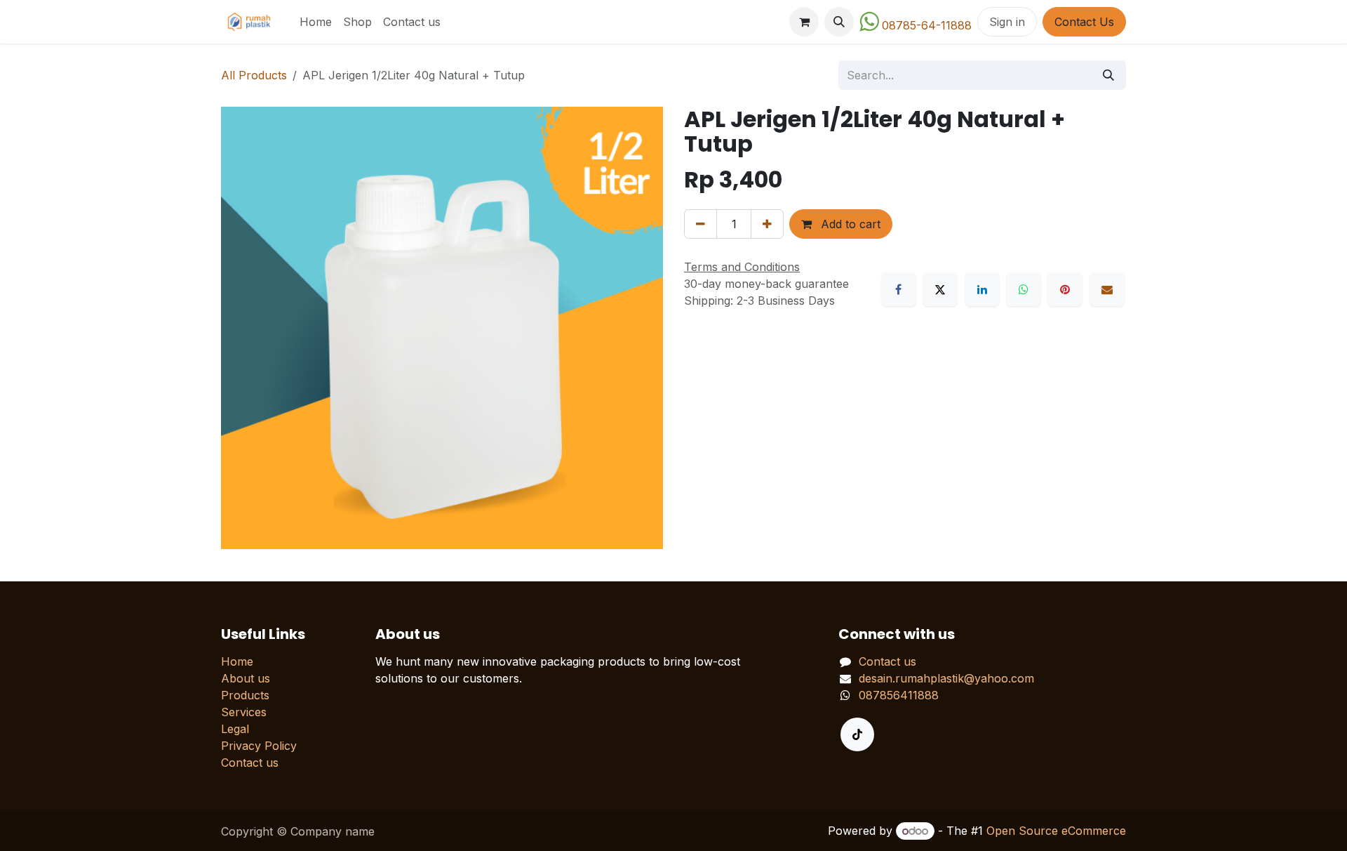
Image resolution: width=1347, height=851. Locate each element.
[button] (839, 22)
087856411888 (899, 695)
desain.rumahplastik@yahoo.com (946, 678)
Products (245, 695)
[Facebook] (899, 289)
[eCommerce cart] (804, 22)
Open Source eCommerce (1056, 831)
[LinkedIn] (982, 289)
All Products (254, 75)
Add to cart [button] (848, 224)
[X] (940, 289)
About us (245, 678)
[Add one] (767, 224)
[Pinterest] (1065, 289)
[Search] (1108, 75)
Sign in (1007, 22)
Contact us (250, 763)
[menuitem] (315, 22)
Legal (235, 729)
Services (244, 712)
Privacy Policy (259, 746)
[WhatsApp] (1023, 289)
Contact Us (1084, 22)
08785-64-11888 (927, 25)
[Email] (1107, 289)
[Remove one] (700, 224)
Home (237, 661)
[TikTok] (857, 734)
